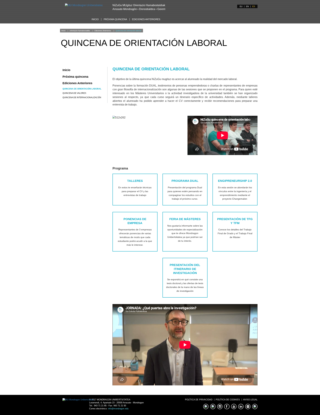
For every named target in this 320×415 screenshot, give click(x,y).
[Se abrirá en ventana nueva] (83, 5)
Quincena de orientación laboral (128, 31)
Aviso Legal (250, 400)
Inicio (95, 19)
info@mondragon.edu (118, 408)
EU (241, 6)
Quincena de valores (74, 93)
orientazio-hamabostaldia (80, 31)
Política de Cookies (228, 400)
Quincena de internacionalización (81, 97)
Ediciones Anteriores (146, 19)
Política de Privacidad (198, 400)
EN (247, 6)
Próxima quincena (115, 19)
